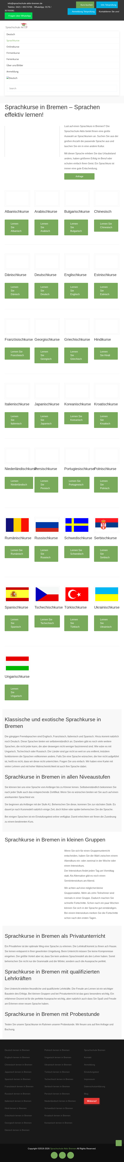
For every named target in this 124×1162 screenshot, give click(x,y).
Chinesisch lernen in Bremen (18, 1064)
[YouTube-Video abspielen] (32, 141)
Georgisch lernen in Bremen (18, 1123)
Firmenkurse (13, 52)
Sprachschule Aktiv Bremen (63, 1148)
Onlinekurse (13, 46)
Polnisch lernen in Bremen (57, 1050)
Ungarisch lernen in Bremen (57, 1057)
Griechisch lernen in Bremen (18, 1115)
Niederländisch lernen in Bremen (60, 1101)
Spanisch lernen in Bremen (18, 1079)
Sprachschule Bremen (94, 1050)
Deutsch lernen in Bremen (17, 1050)
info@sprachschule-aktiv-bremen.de (25, 3)
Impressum (89, 1079)
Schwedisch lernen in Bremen (58, 1108)
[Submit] (114, 88)
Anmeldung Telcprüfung (83, 11)
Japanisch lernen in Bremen (18, 1072)
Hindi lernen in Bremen (16, 1108)
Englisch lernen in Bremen (17, 1057)
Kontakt (87, 1057)
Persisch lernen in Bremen (57, 1093)
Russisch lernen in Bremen (17, 1093)
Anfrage (79, 176)
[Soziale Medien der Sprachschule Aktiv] (54, 1155)
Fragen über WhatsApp (19, 16)
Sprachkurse (13, 40)
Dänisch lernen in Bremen (17, 1130)
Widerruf (91, 1101)
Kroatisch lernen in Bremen (57, 1115)
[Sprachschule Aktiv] (119, 1143)
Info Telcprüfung (108, 5)
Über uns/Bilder (15, 65)
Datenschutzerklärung (94, 1086)
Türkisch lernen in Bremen (57, 1072)
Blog (86, 1093)
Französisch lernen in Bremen (19, 1086)
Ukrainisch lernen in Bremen (58, 1064)
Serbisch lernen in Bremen (57, 1086)
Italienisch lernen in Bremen (18, 1101)
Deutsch (11, 34)
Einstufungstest (91, 1072)
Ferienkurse (13, 59)
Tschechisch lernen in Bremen (58, 1079)
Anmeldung (12, 71)
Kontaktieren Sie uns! (109, 11)
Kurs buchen (86, 5)
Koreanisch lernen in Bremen (58, 1123)
